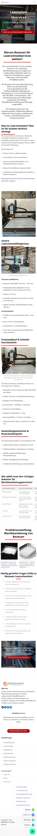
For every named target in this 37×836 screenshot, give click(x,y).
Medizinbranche (21, 801)
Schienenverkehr (21, 787)
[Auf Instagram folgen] (5, 707)
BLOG (5, 778)
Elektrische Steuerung (23, 798)
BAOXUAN (4, 822)
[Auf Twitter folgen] (8, 707)
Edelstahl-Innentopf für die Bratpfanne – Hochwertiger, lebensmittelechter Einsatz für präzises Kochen (9, 565)
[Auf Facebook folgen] (2, 707)
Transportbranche (22, 790)
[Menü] (34, 2)
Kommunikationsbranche (24, 794)
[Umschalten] (3, 582)
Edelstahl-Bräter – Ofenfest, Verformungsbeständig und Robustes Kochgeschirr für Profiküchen (27, 565)
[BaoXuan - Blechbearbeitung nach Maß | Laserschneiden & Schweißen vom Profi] (12, 2)
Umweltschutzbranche (23, 805)
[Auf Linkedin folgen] (11, 707)
